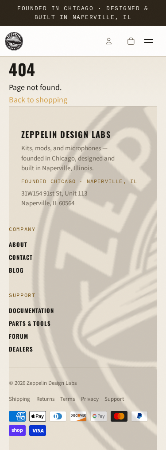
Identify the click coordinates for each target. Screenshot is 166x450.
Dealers (21, 348)
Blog (16, 270)
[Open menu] (153, 41)
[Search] (86, 41)
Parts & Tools (30, 323)
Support (114, 399)
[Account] (108, 41)
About (18, 244)
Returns (45, 399)
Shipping (19, 399)
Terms (67, 399)
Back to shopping (38, 100)
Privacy (90, 399)
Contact (21, 257)
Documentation (31, 310)
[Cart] (131, 41)
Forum (18, 336)
